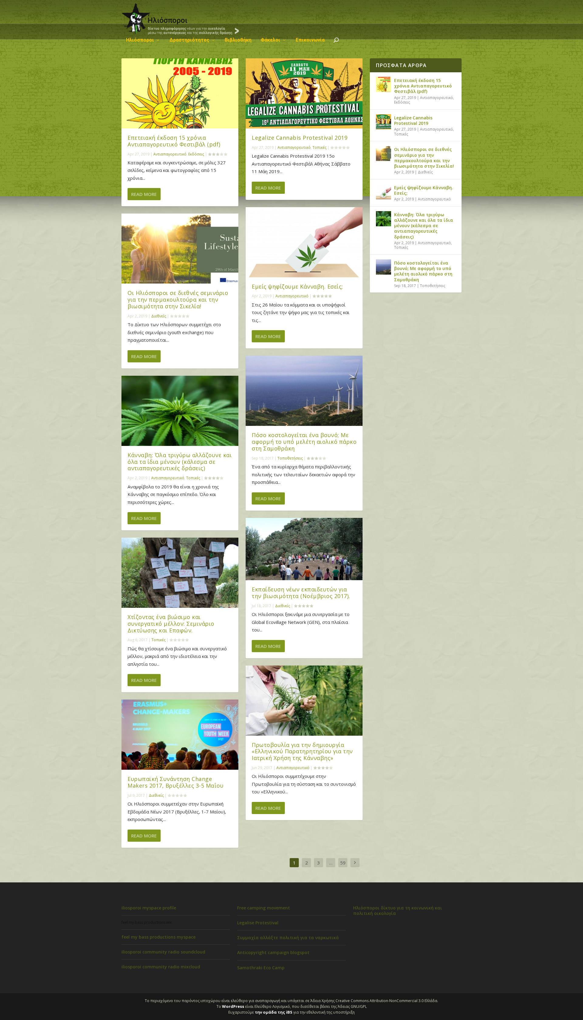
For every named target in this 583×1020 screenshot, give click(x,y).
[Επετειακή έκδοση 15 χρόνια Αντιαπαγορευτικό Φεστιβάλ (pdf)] (179, 93)
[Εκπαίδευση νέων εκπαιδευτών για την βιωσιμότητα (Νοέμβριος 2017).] (304, 549)
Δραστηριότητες (189, 40)
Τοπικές (193, 478)
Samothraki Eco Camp (261, 967)
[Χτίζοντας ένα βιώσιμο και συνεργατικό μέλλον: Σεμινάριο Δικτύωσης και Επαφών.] (179, 573)
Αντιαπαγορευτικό (169, 154)
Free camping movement (263, 908)
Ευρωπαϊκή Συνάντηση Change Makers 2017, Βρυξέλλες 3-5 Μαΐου (175, 782)
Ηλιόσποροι (140, 40)
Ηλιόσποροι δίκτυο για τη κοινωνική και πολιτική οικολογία (397, 910)
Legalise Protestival (257, 923)
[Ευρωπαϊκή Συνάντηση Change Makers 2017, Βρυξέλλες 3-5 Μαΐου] (179, 735)
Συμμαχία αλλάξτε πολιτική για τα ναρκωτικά (288, 937)
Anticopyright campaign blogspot (273, 952)
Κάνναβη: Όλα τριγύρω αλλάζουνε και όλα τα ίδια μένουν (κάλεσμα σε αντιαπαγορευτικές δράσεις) (180, 461)
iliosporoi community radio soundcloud (163, 952)
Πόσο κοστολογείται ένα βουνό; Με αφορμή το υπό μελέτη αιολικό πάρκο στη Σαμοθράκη (304, 441)
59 (343, 863)
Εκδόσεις (196, 154)
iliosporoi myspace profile (148, 908)
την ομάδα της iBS (273, 1012)
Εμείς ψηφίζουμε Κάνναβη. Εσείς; (297, 286)
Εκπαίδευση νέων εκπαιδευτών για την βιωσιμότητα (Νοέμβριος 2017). (301, 593)
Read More (144, 194)
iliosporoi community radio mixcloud (160, 967)
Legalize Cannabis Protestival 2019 (299, 137)
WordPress (233, 1006)
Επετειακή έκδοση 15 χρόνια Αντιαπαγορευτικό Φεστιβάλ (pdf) (174, 141)
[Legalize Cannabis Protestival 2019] (304, 93)
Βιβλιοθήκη (238, 40)
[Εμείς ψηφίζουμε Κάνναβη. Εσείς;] (304, 242)
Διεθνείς (158, 316)
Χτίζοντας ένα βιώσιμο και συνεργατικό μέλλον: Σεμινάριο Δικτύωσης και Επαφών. (171, 623)
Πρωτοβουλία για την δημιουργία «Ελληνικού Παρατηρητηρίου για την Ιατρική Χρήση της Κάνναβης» (302, 751)
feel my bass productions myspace (158, 937)
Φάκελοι (270, 40)
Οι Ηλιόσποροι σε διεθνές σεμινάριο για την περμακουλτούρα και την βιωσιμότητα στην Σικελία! (178, 299)
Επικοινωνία (310, 40)
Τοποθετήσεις (290, 458)
